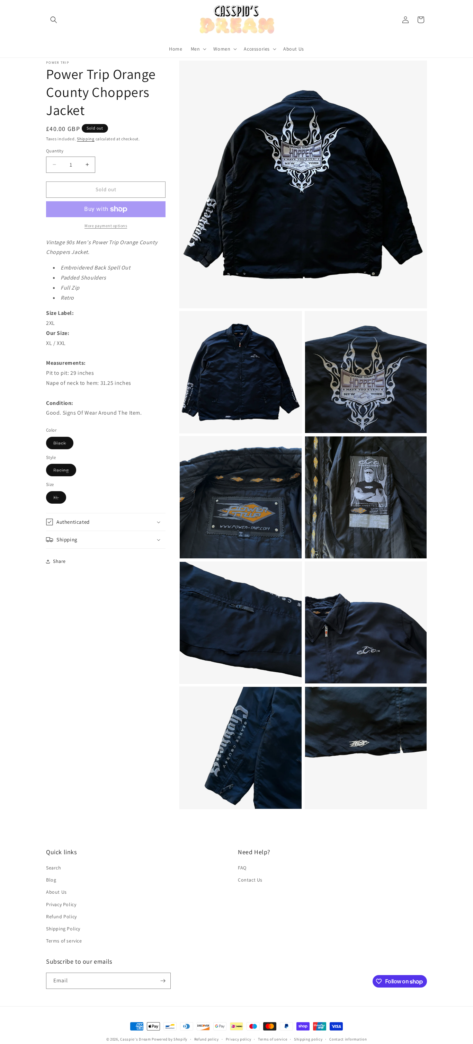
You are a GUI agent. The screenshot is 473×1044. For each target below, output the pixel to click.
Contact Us (250, 880)
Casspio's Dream (135, 1039)
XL (59, 499)
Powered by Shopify (169, 1039)
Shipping (86, 138)
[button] (53, 19)
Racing (64, 471)
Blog (51, 880)
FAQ (242, 868)
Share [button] (59, 561)
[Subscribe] (162, 981)
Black (63, 444)
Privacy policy (238, 1039)
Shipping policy (308, 1039)
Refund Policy (61, 916)
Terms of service (64, 941)
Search (53, 868)
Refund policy (206, 1039)
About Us (56, 892)
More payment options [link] (105, 225)
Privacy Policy (61, 904)
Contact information (348, 1039)
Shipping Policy (63, 929)
